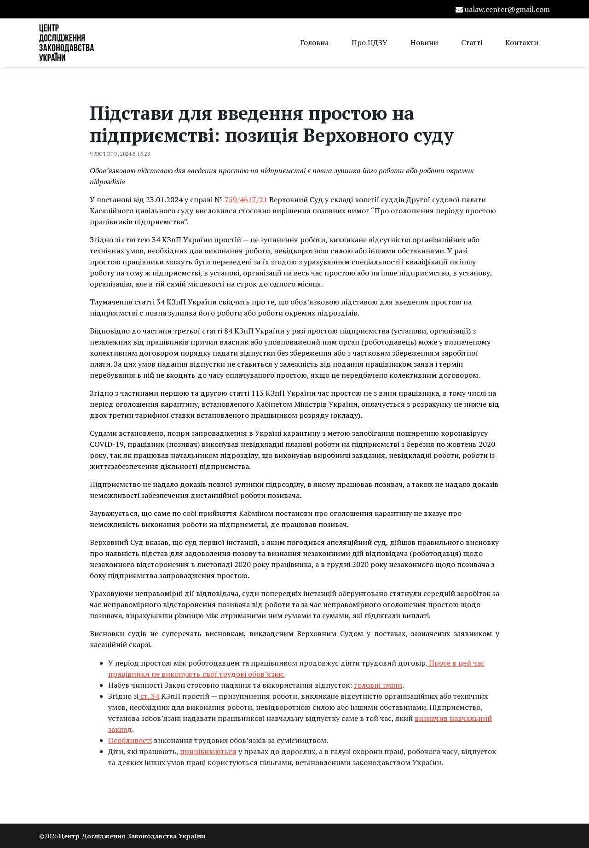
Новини (424, 42)
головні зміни (378, 685)
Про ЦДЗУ (369, 42)
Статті (471, 42)
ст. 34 (149, 696)
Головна (314, 42)
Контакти (521, 42)
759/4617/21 (246, 199)
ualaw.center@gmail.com (507, 9)
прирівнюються (208, 751)
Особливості (130, 740)
